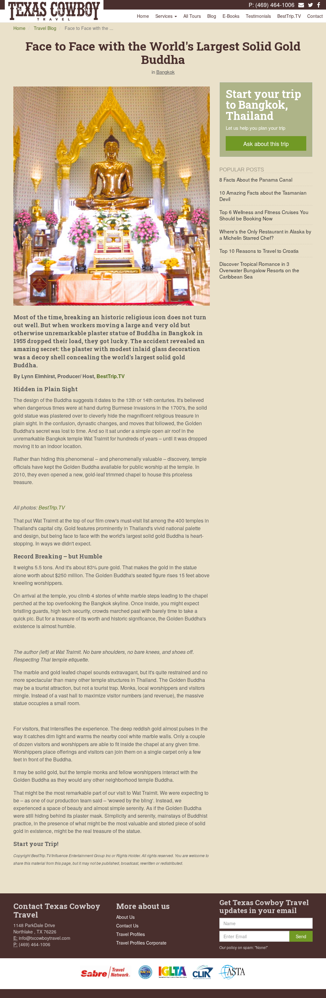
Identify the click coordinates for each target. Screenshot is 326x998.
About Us (125, 917)
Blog (211, 16)
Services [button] (164, 16)
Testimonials (258, 16)
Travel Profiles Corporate (141, 942)
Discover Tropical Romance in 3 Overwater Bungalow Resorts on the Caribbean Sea (259, 270)
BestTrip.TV (289, 16)
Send (301, 936)
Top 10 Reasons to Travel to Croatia (259, 250)
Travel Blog (45, 28)
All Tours (192, 16)
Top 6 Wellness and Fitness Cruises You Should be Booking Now (263, 215)
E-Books (231, 16)
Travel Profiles (130, 934)
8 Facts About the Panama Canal (255, 179)
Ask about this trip (266, 143)
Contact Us (127, 925)
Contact (315, 16)
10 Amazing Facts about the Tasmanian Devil (263, 195)
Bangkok (165, 71)
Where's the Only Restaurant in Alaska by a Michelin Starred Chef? (265, 234)
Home (143, 16)
